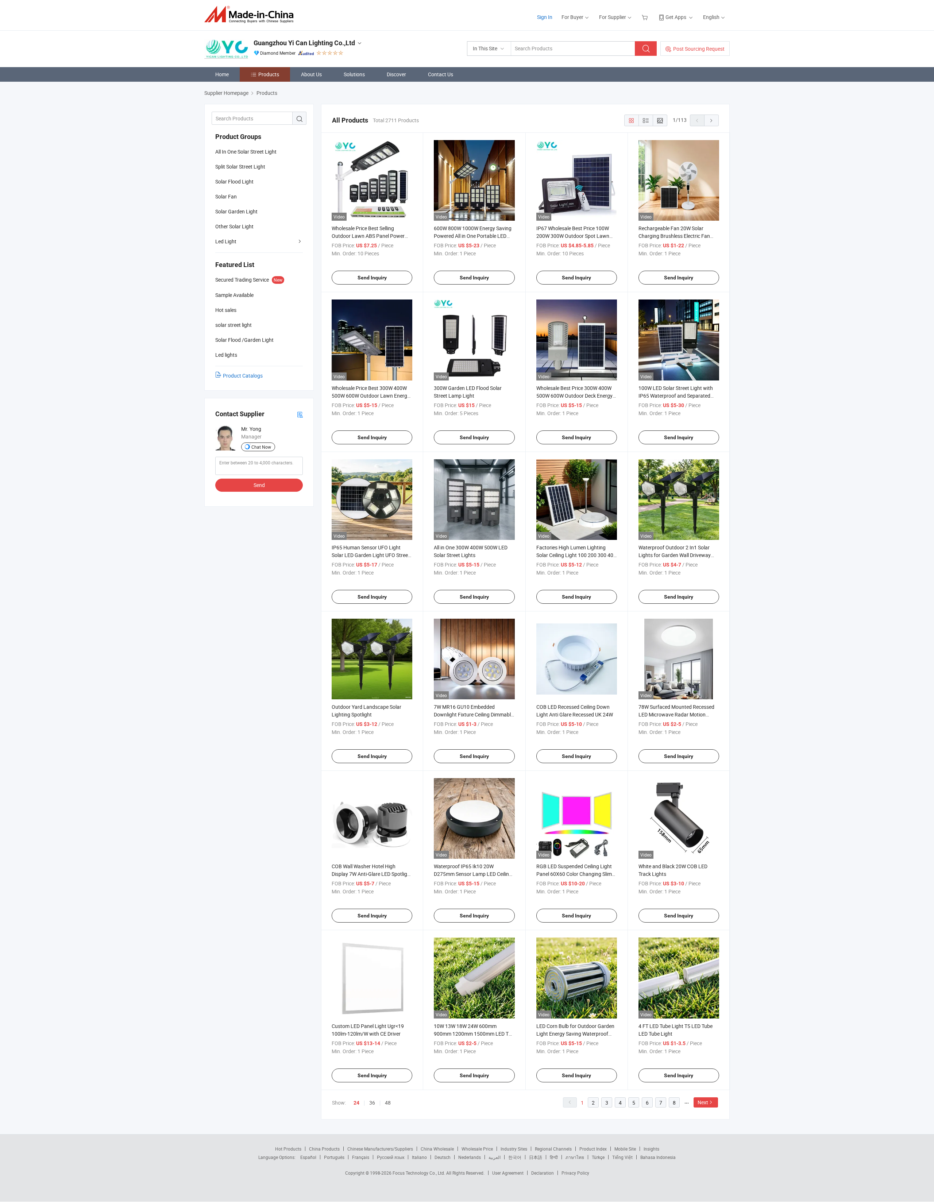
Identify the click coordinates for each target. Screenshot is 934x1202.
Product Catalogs (243, 375)
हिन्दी (554, 1157)
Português (334, 1157)
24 (356, 1103)
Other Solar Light (234, 226)
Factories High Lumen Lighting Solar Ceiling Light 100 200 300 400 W (576, 555)
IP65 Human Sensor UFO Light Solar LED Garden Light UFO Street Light (371, 555)
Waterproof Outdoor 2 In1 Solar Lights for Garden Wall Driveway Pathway (674, 555)
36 (372, 1102)
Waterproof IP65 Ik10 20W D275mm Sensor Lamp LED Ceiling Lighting (473, 874)
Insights (651, 1149)
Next (703, 1102)
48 (388, 1102)
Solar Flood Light (234, 181)
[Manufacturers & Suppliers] (251, 14)
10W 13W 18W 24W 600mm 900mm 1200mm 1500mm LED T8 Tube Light (473, 1034)
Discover (396, 74)
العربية (495, 1157)
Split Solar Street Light (240, 166)
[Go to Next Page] (711, 120)
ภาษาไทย (575, 1157)
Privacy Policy (575, 1173)
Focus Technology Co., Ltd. (419, 1173)
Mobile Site (625, 1149)
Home (222, 74)
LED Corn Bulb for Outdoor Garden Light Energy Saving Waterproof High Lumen (575, 1034)
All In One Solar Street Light (246, 151)
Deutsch (443, 1157)
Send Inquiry (372, 278)
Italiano (419, 1157)
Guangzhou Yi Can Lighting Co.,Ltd (304, 43)
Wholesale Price (477, 1149)
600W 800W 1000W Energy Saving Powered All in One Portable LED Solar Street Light (473, 236)
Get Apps (675, 16)
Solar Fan (226, 196)
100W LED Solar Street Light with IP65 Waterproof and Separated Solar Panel (675, 395)
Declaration (542, 1173)
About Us (311, 74)
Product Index (593, 1149)
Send (259, 485)
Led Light (225, 241)
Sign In (544, 16)
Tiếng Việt (622, 1157)
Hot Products (288, 1149)
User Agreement (508, 1173)
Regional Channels (553, 1149)
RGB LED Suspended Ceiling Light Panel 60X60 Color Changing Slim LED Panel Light (574, 874)
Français (360, 1157)
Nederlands (469, 1157)
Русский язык (390, 1157)
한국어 (514, 1157)
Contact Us (440, 74)
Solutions (354, 74)
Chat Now (261, 447)
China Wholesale (437, 1149)
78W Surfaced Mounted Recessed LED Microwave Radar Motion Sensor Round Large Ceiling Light (676, 714)
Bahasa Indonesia (658, 1157)
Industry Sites (514, 1149)
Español (308, 1157)
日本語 (535, 1157)
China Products (324, 1149)
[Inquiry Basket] (645, 16)
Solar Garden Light (236, 211)
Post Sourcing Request (699, 48)
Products (268, 74)
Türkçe (598, 1157)
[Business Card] (300, 414)
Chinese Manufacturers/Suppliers (380, 1149)
